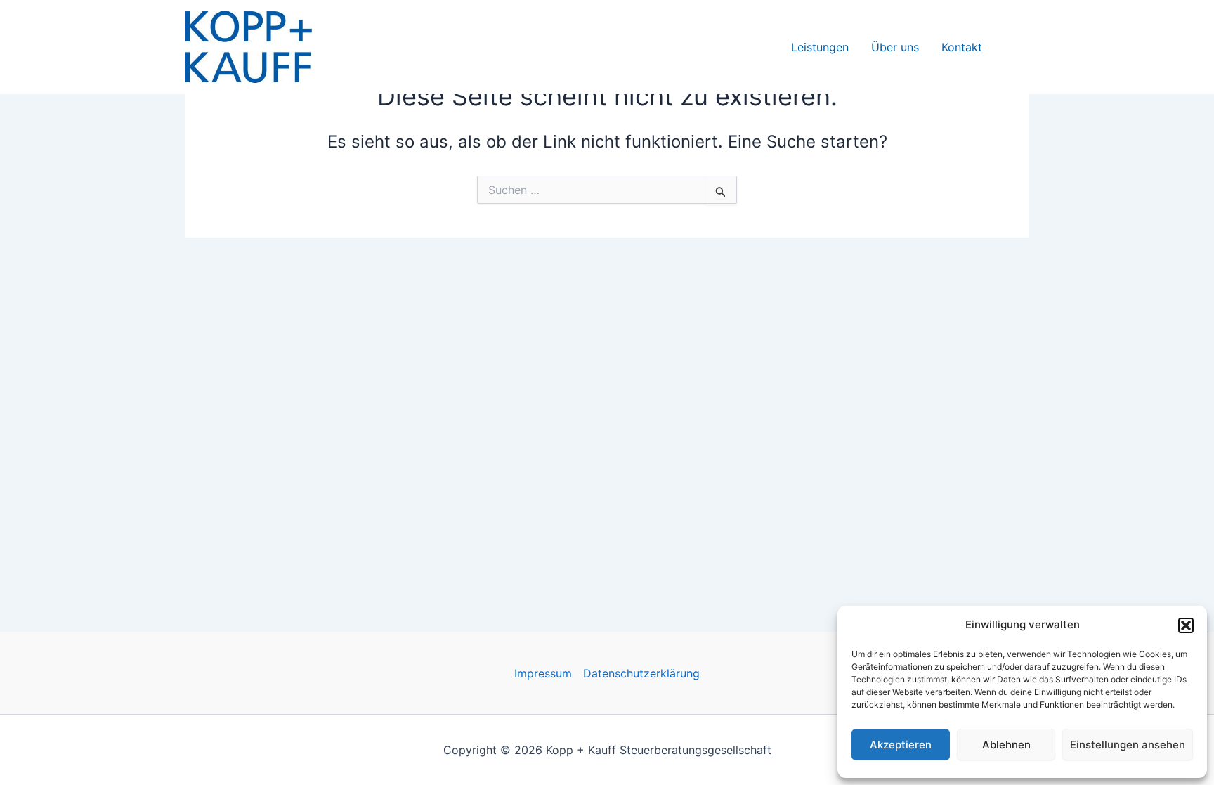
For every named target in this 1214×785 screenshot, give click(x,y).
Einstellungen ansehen (1127, 744)
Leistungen (820, 47)
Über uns (895, 47)
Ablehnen (1006, 744)
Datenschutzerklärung (641, 673)
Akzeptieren (901, 744)
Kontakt (961, 47)
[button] (1186, 625)
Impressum (543, 673)
